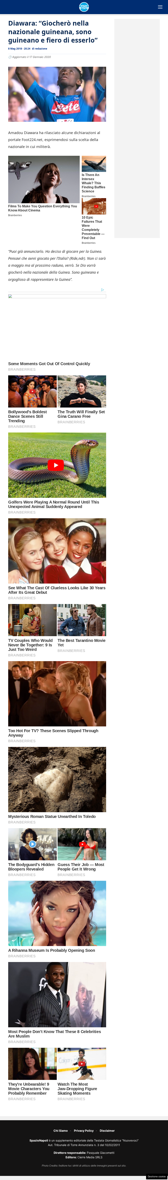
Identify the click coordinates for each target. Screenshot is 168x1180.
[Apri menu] (160, 7)
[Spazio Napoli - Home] (84, 7)
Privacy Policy (84, 1130)
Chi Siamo (60, 1130)
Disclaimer (107, 1130)
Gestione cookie (157, 1176)
